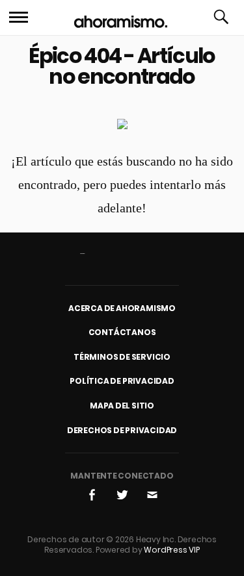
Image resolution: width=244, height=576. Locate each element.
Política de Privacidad (122, 380)
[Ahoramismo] (121, 18)
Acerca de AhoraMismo (122, 308)
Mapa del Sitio (122, 405)
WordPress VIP (171, 549)
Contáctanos (122, 332)
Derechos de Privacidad (122, 430)
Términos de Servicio (122, 356)
